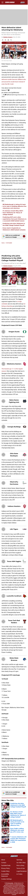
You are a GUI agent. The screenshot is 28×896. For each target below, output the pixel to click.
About (3, 860)
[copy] (11, 40)
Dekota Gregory (7, 37)
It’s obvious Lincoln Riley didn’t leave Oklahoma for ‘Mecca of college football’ (13, 212)
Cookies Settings (6, 879)
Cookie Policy (5, 871)
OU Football (9, 242)
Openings (19, 860)
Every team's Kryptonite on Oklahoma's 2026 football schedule (14, 229)
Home (3, 242)
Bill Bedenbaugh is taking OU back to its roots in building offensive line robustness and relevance (14, 206)
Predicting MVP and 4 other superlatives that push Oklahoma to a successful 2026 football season (14, 219)
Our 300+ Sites (21, 862)
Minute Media (10, 883)
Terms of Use (20, 868)
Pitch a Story (20, 865)
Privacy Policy (5, 868)
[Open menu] (2, 2)
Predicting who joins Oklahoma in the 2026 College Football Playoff (14, 224)
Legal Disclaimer (21, 871)
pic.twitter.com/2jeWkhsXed (10, 92)
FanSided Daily (5, 865)
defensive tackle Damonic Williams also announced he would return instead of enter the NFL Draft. (14, 82)
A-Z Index (19, 874)
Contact (3, 862)
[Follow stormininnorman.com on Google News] (24, 236)
